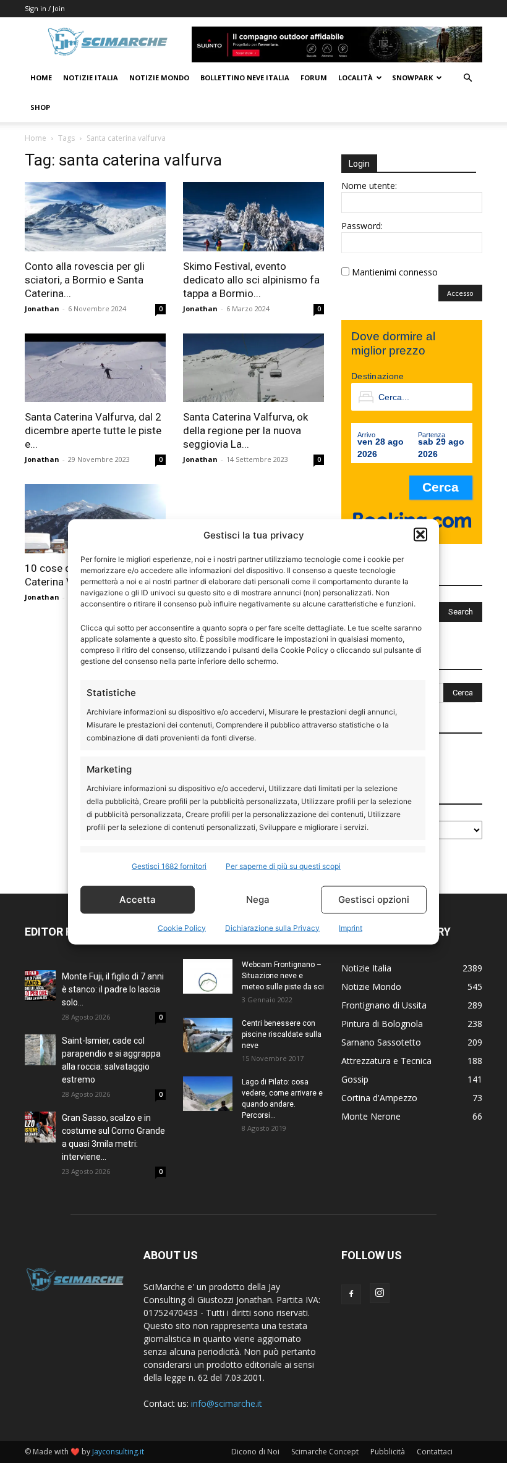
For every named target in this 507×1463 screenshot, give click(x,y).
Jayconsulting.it (118, 1451)
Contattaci (435, 1451)
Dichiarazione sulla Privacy (272, 927)
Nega (258, 899)
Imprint (350, 927)
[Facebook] (351, 1294)
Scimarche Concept (325, 1451)
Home (41, 77)
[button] (420, 535)
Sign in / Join (45, 8)
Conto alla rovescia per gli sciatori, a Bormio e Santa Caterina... (85, 280)
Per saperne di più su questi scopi (283, 865)
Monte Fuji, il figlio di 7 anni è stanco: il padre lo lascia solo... (113, 989)
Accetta (137, 899)
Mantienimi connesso (395, 272)
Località (355, 77)
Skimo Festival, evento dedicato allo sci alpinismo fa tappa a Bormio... (251, 280)
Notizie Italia (90, 77)
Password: (362, 226)
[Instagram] (380, 1293)
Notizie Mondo (159, 77)
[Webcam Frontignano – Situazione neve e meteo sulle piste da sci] (207, 976)
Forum (313, 77)
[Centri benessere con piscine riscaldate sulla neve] (207, 1035)
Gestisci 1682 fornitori (169, 865)
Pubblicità (387, 1451)
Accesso (460, 293)
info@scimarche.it (226, 1403)
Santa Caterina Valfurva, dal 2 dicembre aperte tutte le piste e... (93, 430)
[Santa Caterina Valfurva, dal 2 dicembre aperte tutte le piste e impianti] (95, 368)
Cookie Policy (182, 927)
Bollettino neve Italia (244, 77)
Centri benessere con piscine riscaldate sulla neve (282, 1034)
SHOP (40, 107)
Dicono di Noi (255, 1451)
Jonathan (42, 308)
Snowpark (412, 77)
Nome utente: (369, 185)
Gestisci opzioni (373, 899)
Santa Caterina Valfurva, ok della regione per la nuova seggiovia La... (245, 430)
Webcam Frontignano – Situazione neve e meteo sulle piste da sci (283, 975)
